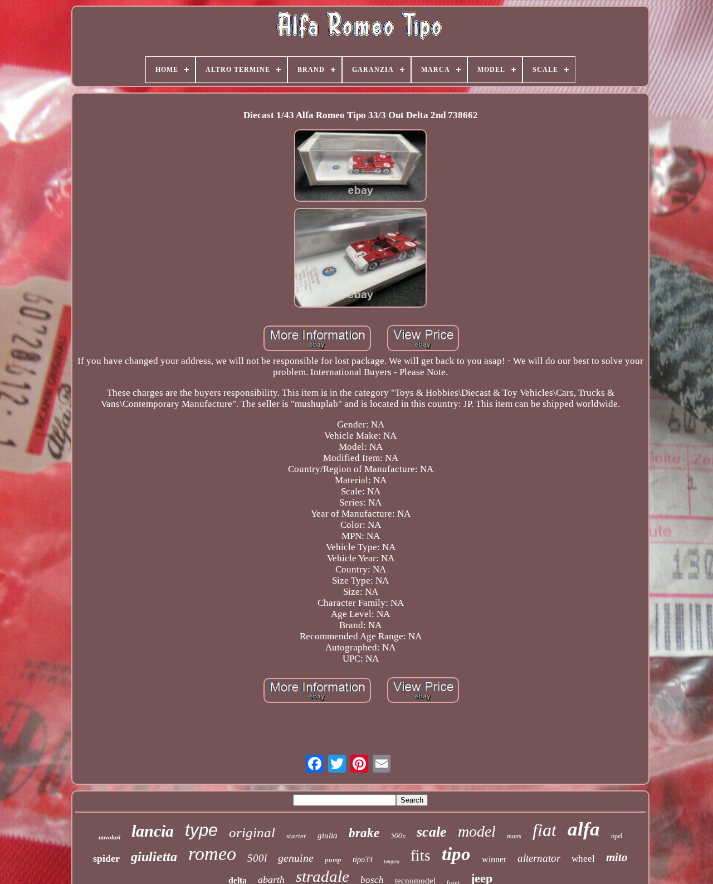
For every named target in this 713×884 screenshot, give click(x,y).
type (201, 830)
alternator (538, 858)
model (477, 831)
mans (514, 836)
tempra (391, 861)
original (252, 832)
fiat (544, 830)
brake (364, 833)
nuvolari (109, 837)
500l (257, 858)
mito (617, 857)
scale (432, 832)
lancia (152, 831)
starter (296, 836)
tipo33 (363, 860)
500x (398, 835)
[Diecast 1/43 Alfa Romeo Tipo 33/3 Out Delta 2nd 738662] (360, 167)
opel (616, 836)
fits (421, 855)
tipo (456, 854)
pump (333, 860)
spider (106, 858)
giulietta (154, 856)
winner (494, 859)
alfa (584, 829)
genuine (296, 858)
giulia (328, 835)
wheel (583, 858)
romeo (212, 853)
